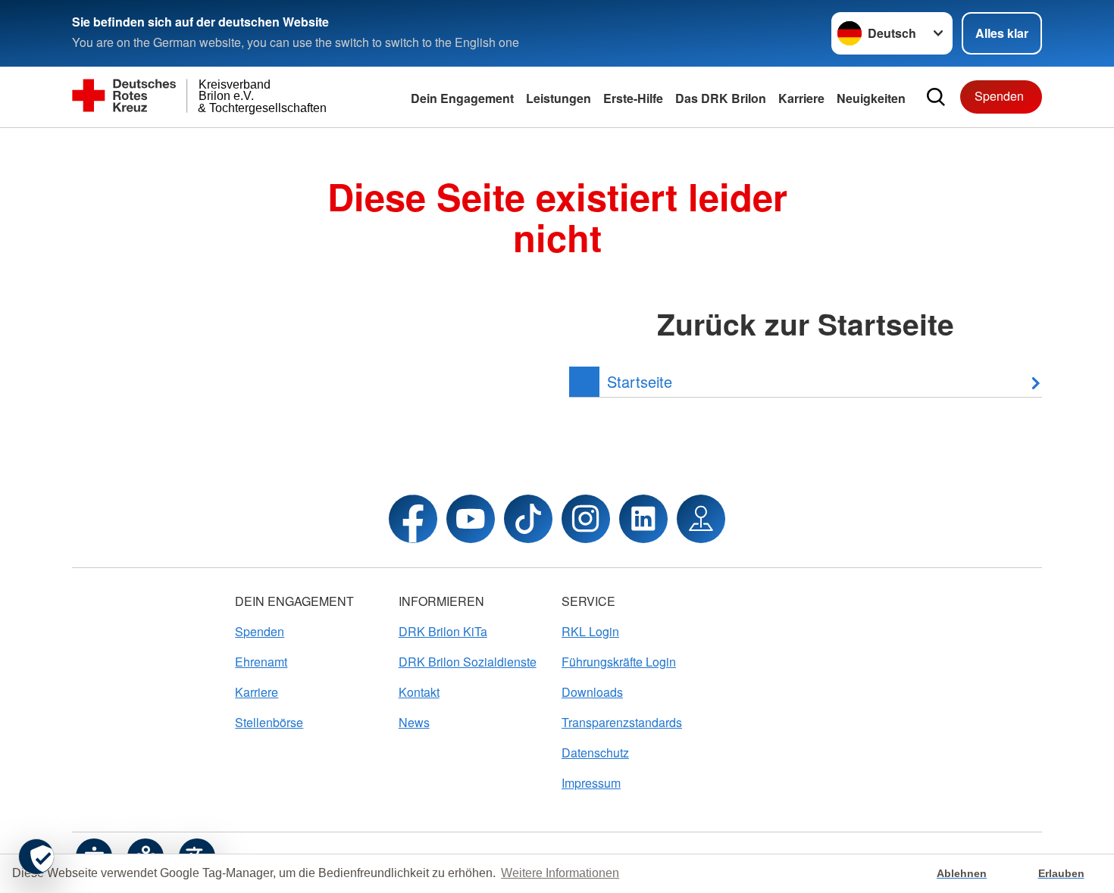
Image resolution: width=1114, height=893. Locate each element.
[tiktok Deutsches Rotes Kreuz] (528, 519)
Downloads (592, 692)
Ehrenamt (261, 661)
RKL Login (590, 631)
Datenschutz (595, 752)
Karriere (801, 98)
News (414, 722)
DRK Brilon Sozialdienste (468, 661)
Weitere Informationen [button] (560, 872)
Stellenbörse (269, 722)
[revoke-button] (36, 856)
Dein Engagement (462, 98)
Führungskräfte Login (619, 661)
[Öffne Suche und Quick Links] (936, 97)
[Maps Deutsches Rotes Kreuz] (701, 519)
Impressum (591, 783)
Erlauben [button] (1061, 873)
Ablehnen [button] (962, 873)
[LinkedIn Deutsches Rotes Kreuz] (643, 519)
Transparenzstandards (622, 722)
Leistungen (558, 98)
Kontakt (419, 692)
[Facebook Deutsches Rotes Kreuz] (413, 519)
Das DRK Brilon (720, 98)
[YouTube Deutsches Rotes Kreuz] (470, 519)
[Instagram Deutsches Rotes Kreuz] (586, 519)
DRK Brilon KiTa (443, 631)
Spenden (999, 96)
